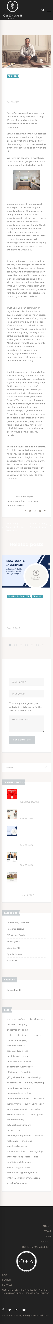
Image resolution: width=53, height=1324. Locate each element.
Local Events (13, 948)
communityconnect (17, 1051)
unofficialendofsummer (19, 1162)
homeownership (16, 501)
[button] (10, 645)
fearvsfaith (26, 1072)
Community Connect (18, 596)
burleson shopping (17, 1024)
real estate (12, 1141)
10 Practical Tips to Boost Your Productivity (31, 857)
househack (38, 1098)
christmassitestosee (17, 1035)
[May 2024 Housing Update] (12, 810)
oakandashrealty (15, 1119)
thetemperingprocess (18, 1156)
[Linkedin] (40, 511)
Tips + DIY (12, 76)
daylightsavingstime (18, 1056)
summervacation (16, 1151)
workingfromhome (17, 1183)
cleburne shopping (17, 1040)
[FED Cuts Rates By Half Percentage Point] (12, 790)
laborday (35, 1109)
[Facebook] (26, 511)
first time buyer (24, 496)
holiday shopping (34, 1082)
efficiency (12, 1072)
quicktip (39, 1135)
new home (33, 501)
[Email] (45, 511)
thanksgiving (36, 1151)
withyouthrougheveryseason (22, 1172)
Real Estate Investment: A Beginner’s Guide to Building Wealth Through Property (23, 612)
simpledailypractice (17, 1146)
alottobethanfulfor (16, 1019)
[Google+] (35, 511)
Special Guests (14, 954)
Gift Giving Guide (16, 935)
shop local (27, 1141)
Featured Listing (15, 929)
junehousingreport (17, 1109)
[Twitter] (30, 511)
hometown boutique (18, 1098)
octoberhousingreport (19, 1125)
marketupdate (35, 1114)
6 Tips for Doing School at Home (38, 525)
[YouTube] (24, 1310)
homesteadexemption (19, 1093)
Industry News (14, 941)
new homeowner (16, 505)
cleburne (36, 1035)
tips (36, 1156)
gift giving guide (16, 1077)
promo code (13, 1130)
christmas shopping (17, 1029)
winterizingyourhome (18, 1167)
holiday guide (14, 1082)
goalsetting (34, 1077)
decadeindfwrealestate (19, 1061)
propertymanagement (19, 1135)
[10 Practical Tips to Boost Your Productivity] (12, 853)
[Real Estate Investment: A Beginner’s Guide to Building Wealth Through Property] (26, 556)
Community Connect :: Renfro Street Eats (15, 527)
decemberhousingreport (20, 1066)
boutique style (37, 1019)
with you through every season (23, 1178)
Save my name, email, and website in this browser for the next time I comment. (25, 707)
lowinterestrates (15, 1114)
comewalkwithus (16, 1045)
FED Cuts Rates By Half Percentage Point (31, 794)
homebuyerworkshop (18, 1088)
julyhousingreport (34, 1103)
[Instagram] (17, 1310)
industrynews (14, 1103)
